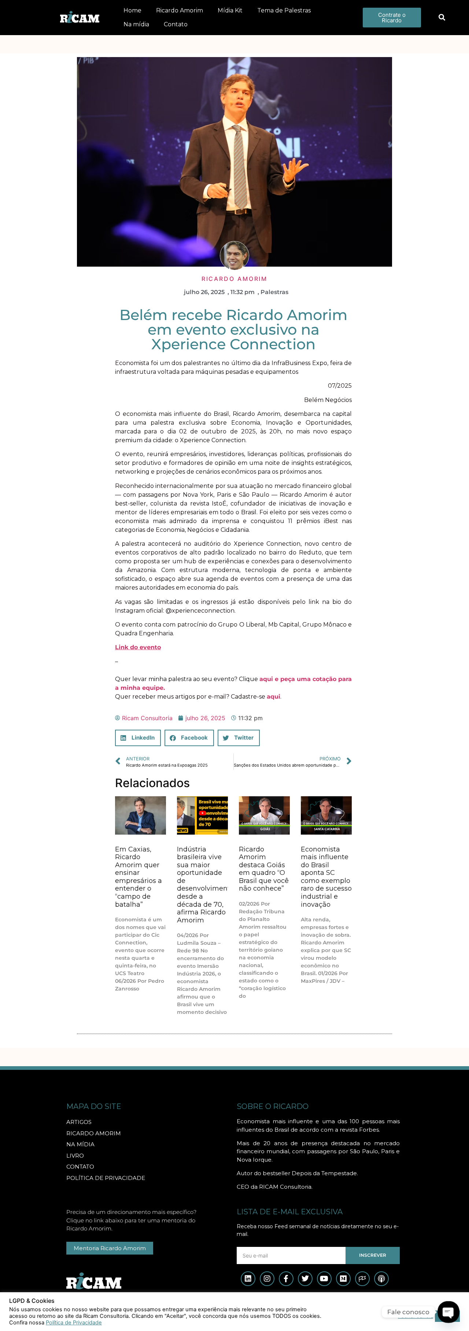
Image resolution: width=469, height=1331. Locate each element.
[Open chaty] (448, 1312)
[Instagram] (267, 1278)
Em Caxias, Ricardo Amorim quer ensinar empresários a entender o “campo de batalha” (138, 877)
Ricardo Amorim (179, 10)
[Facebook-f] (286, 1278)
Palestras (274, 292)
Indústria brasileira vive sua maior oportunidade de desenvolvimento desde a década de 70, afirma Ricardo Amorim (205, 884)
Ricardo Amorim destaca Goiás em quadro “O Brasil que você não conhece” (264, 869)
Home (132, 10)
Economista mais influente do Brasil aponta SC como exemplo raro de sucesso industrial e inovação (326, 877)
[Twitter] (305, 1278)
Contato (176, 24)
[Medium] (343, 1278)
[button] (441, 17)
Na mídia (136, 24)
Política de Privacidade (74, 1322)
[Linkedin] (248, 1278)
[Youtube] (324, 1278)
